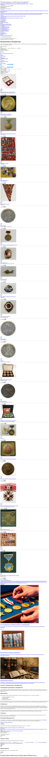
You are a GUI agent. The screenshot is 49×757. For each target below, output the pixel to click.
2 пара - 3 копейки (3, 401)
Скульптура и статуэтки (5, 26)
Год (1, 65)
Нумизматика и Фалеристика (24, 13)
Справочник (7, 3)
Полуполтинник (3, 225)
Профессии (42, 13)
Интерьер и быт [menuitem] (22, 10)
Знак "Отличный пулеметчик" (5, 316)
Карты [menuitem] (34, 10)
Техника (1, 70)
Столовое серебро (16, 14)
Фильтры (2, 58)
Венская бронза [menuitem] (5, 10)
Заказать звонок (3, 7)
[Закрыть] (28, 1)
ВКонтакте (2, 35)
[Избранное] (28, 3)
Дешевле (4, 61)
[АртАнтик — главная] (2, 4)
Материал (2, 68)
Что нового (25, 1)
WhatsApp (18, 3)
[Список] (1, 59)
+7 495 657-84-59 (3, 2)
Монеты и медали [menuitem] (17, 10)
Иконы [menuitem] (13, 10)
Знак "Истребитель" (3, 279)
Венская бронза (7, 13)
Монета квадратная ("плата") (5, 529)
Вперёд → (5, 579)
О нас (4, 3)
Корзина (31, 3)
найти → (12, 5)
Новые (1, 61)
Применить (2, 71)
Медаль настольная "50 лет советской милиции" (8, 478)
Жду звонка (2, 744)
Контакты (14, 3)
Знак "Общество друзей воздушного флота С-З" (8, 296)
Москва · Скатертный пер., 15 (23, 2)
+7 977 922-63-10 (14, 730)
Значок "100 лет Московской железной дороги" (8, 133)
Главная (1, 39)
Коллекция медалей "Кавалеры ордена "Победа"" (8, 420)
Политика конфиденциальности (31, 729)
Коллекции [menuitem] (43, 10)
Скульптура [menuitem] (31, 10)
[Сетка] (0, 59)
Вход (27, 3)
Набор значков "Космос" (4, 163)
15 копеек (2, 360)
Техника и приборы (30, 14)
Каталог (1, 3)
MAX (24, 3)
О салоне (11, 729)
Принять (46, 756)
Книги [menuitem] (1, 10)
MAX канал (14, 727)
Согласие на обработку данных (42, 729)
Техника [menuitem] (46, 10)
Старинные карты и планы (8, 14)
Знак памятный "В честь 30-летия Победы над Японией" (9, 575)
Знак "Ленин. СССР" (3, 262)
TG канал (9, 727)
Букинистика (2, 13)
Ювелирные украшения (38, 14)
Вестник (11, 3)
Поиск (1, 18)
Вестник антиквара (3, 33)
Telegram (22, 3)
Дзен (17, 727)
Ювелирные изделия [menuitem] (3, 11)
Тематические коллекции (23, 14)
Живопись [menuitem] (9, 10)
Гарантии (24, 729)
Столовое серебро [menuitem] (38, 10)
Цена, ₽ (1, 62)
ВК (16, 3)
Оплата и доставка (19, 729)
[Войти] (1, 9)
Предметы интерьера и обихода (34, 13)
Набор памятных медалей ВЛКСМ (6, 379)
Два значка (2, 438)
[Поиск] (0, 9)
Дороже (7, 61)
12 (3, 579)
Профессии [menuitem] (27, 10)
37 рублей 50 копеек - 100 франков (6, 114)
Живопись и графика (13, 13)
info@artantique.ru (9, 2)
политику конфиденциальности (17, 743)
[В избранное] (1, 91)
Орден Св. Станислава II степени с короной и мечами (9, 505)
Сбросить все (6, 71)
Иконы (18, 13)
